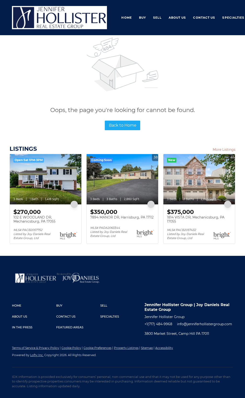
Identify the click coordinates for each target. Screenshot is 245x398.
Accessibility (164, 348)
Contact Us (204, 17)
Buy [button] (142, 17)
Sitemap (147, 348)
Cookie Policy (71, 348)
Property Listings (126, 348)
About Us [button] (177, 17)
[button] (34, 306)
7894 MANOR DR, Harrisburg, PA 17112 (122, 217)
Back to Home (122, 125)
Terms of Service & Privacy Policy (35, 348)
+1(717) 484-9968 (158, 324)
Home (126, 17)
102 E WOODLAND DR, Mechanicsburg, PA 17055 (34, 219)
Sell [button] (157, 17)
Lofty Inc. (37, 355)
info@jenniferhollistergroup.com (204, 324)
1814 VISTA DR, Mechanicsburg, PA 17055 (195, 219)
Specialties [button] (233, 17)
